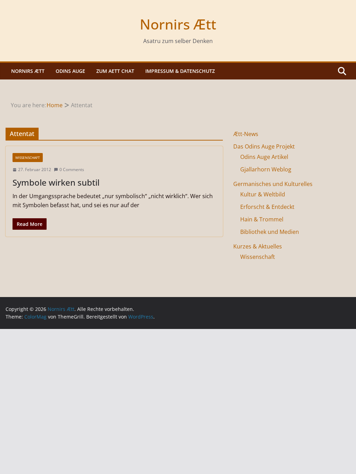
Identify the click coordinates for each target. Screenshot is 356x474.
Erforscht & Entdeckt (267, 207)
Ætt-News (245, 134)
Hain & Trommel (261, 219)
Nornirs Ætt (178, 24)
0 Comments (71, 169)
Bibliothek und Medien (269, 232)
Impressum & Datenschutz (180, 71)
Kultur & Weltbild (262, 194)
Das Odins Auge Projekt (264, 146)
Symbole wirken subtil (56, 182)
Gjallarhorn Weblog (265, 169)
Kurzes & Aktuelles (257, 246)
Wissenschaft (27, 157)
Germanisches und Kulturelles (273, 184)
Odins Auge (70, 71)
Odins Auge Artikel (264, 157)
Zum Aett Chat (115, 71)
